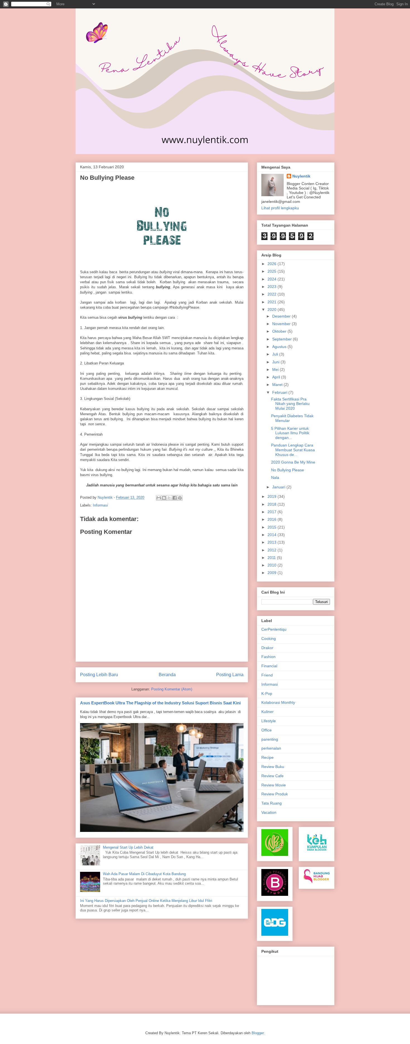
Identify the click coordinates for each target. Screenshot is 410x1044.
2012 (272, 550)
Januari (279, 487)
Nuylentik (301, 176)
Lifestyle (268, 721)
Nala (275, 477)
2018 (272, 504)
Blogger (258, 1033)
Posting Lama (229, 674)
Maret (278, 384)
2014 (272, 534)
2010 (272, 565)
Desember (282, 316)
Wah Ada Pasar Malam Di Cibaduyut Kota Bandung (144, 874)
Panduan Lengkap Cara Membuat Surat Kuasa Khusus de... (293, 450)
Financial (269, 666)
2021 (272, 302)
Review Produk (274, 794)
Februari (280, 392)
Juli (275, 354)
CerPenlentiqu (273, 629)
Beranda (167, 674)
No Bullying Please (287, 470)
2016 (272, 519)
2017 (272, 512)
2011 (272, 557)
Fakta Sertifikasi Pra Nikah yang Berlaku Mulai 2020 (290, 404)
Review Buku (272, 766)
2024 (272, 279)
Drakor (267, 647)
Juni (276, 362)
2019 (272, 496)
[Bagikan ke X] (169, 498)
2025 (272, 271)
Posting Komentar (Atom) (171, 689)
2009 (272, 572)
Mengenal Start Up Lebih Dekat (128, 847)
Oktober (280, 331)
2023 (272, 286)
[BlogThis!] (164, 498)
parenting (269, 739)
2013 (272, 542)
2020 (272, 309)
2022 (272, 294)
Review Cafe (272, 776)
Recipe (267, 757)
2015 (272, 527)
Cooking (268, 638)
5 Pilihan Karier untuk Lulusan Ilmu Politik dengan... (290, 433)
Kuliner (267, 711)
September (282, 339)
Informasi (100, 505)
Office (266, 730)
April (276, 377)
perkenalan (271, 748)
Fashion (268, 656)
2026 (272, 263)
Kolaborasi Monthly (278, 702)
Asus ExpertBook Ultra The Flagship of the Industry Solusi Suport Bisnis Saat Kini (160, 702)
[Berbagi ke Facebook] (174, 498)
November (282, 323)
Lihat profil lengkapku (280, 208)
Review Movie (273, 785)
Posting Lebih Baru (99, 674)
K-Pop (266, 693)
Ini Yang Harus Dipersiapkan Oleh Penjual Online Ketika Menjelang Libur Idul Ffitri (146, 901)
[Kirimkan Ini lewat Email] (158, 498)
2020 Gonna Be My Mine (293, 462)
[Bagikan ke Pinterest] (180, 498)
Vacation (268, 812)
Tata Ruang (271, 803)
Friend (267, 675)
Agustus (280, 346)
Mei (276, 369)
